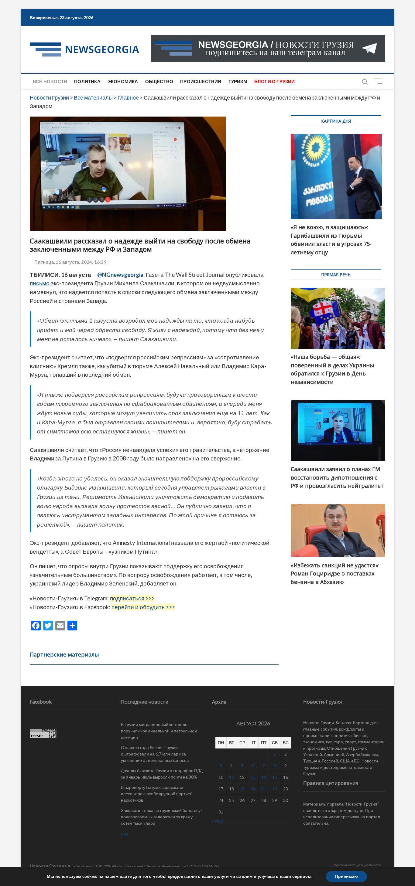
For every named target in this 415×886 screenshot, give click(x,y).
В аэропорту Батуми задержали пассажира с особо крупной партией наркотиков (157, 794)
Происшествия (200, 81)
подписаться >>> (132, 598)
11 (231, 777)
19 (242, 788)
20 (253, 788)
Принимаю (346, 876)
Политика (87, 81)
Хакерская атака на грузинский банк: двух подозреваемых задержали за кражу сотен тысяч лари (162, 817)
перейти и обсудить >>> (143, 607)
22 (274, 788)
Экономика (123, 81)
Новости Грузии (47, 865)
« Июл (218, 820)
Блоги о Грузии (274, 81)
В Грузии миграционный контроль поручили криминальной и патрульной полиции (159, 731)
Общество (159, 81)
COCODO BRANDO (203, 866)
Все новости (50, 81)
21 (263, 788)
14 (263, 777)
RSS (125, 834)
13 (253, 777)
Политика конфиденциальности (356, 865)
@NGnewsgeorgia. (121, 274)
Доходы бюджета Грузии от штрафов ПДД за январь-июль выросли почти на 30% (162, 773)
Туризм (237, 81)
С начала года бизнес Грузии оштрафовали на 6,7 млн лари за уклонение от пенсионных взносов (155, 754)
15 (274, 777)
